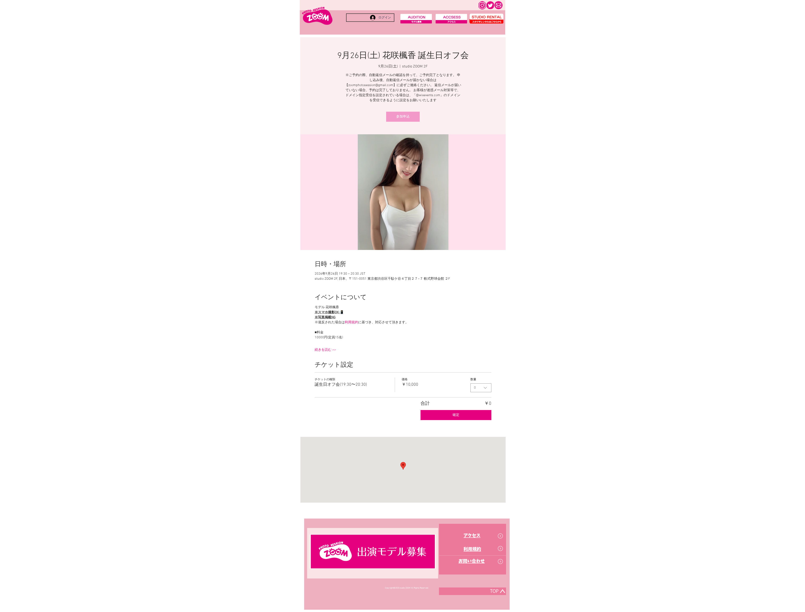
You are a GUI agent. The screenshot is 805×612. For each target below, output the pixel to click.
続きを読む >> (325, 350)
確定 (456, 415)
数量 (473, 379)
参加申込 (403, 117)
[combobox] (480, 387)
